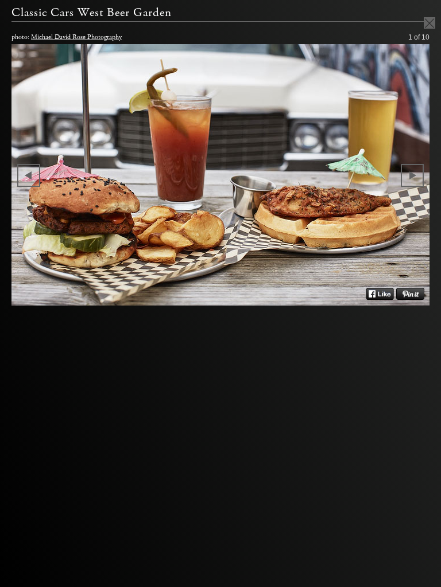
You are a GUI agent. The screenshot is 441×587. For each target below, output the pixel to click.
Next (412, 175)
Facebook (380, 294)
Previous (28, 175)
